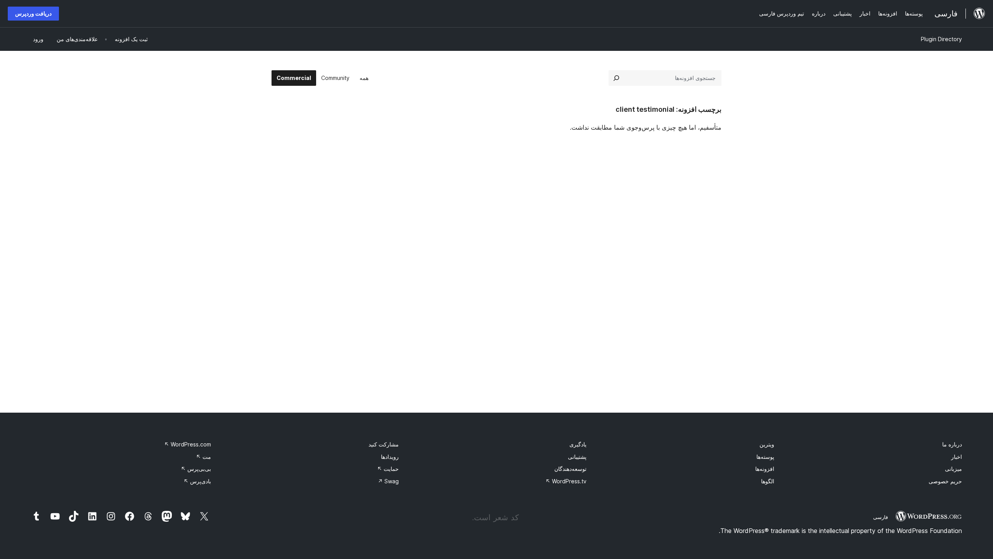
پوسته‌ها (765, 456)
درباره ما (952, 444)
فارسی (880, 517)
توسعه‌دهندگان (570, 468)
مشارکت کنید (383, 444)
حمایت (388, 468)
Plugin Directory (941, 39)
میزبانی (953, 468)
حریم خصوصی (945, 481)
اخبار (956, 456)
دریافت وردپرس (33, 13)
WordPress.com (187, 444)
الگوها (767, 481)
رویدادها (390, 456)
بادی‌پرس (197, 481)
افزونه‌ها (764, 468)
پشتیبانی (577, 456)
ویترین (766, 444)
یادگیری (577, 444)
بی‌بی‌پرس (196, 468)
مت (203, 456)
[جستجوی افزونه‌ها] (616, 78)
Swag (388, 481)
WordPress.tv (565, 481)
